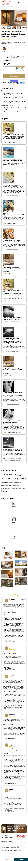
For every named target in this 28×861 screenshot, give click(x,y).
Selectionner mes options (12, 142)
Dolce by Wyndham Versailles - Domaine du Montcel (11, 6)
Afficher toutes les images (24, 27)
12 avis (12, 39)
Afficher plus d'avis (14, 818)
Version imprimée (20, 68)
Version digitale (9, 68)
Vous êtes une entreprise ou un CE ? (18, 57)
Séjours (24, 6)
